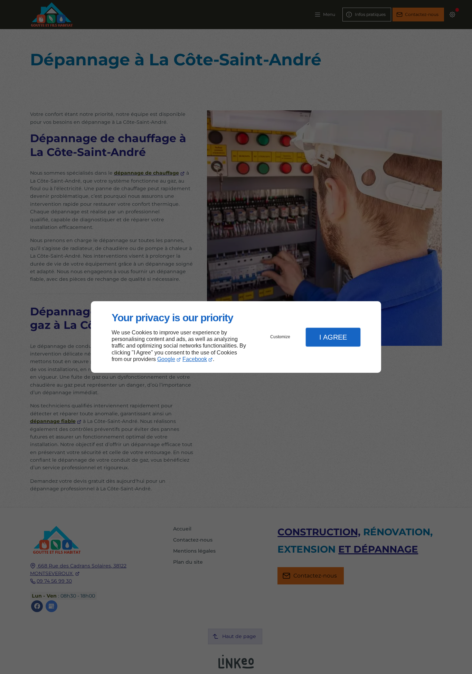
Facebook (194, 359)
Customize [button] (280, 336)
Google (166, 359)
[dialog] (236, 337)
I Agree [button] (333, 337)
